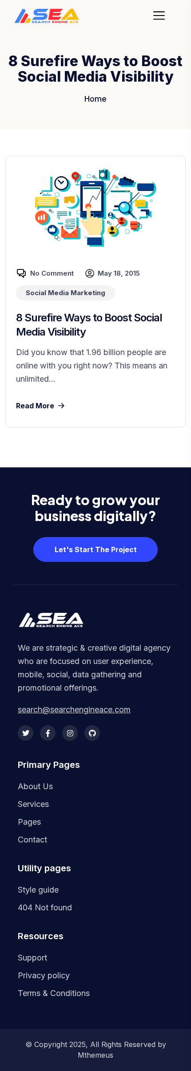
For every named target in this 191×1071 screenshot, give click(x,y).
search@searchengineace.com (74, 710)
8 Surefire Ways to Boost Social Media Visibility (89, 324)
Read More (35, 405)
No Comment (52, 273)
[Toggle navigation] (161, 15)
